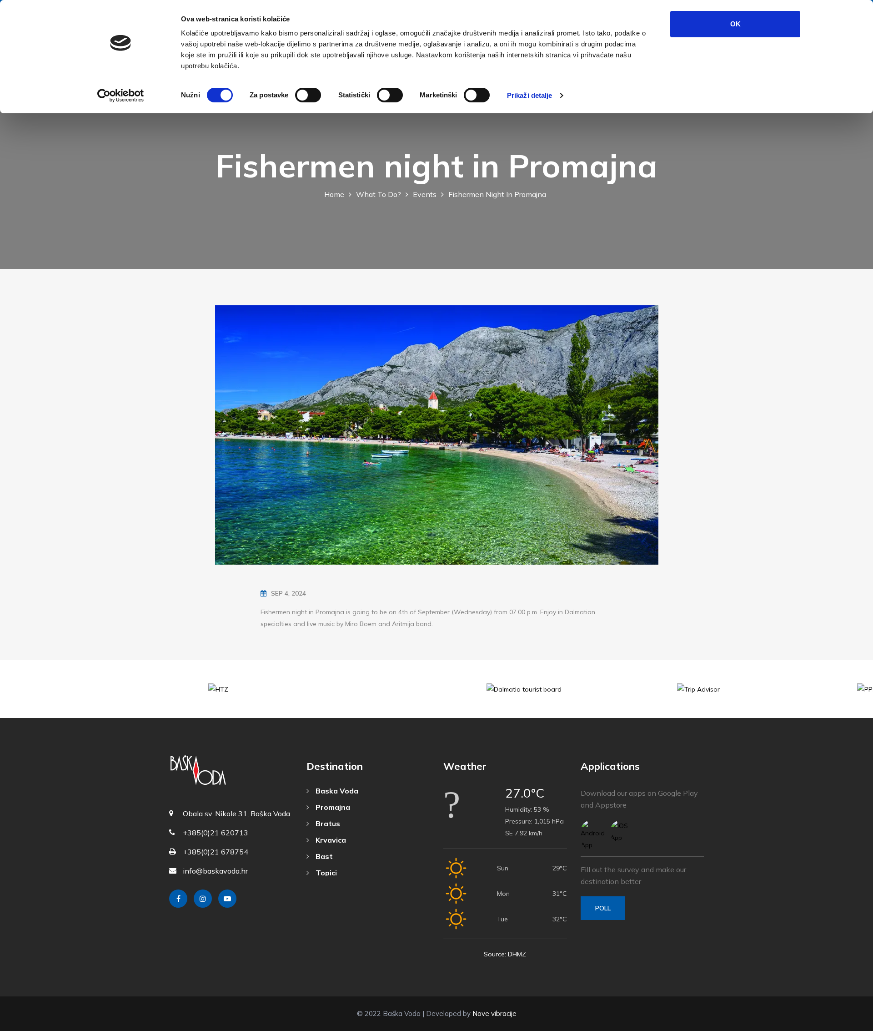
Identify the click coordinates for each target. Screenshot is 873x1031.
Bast (323, 856)
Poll (603, 908)
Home (334, 194)
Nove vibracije (494, 1013)
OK (735, 24)
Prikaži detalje (529, 95)
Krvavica (330, 840)
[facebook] (178, 898)
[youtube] (227, 898)
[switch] (308, 95)
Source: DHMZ (505, 954)
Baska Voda (336, 790)
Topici (325, 872)
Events (424, 194)
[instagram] (203, 898)
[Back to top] (846, 1022)
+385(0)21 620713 (215, 832)
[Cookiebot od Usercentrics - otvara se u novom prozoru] (121, 95)
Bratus (327, 823)
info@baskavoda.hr (215, 870)
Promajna (332, 807)
